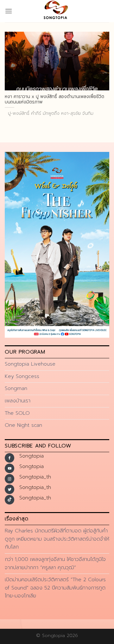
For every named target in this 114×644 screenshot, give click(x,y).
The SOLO (17, 413)
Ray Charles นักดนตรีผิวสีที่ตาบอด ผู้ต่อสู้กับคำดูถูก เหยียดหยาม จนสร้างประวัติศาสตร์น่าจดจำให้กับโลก (57, 539)
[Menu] (8, 11)
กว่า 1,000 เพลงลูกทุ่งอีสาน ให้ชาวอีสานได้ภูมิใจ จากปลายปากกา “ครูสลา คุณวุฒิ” (55, 563)
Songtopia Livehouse (30, 364)
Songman (16, 388)
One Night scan (23, 425)
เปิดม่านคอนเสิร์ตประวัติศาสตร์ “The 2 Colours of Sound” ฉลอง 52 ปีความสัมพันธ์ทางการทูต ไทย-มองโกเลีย (55, 588)
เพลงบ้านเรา (17, 401)
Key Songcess (22, 376)
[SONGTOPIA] (57, 11)
